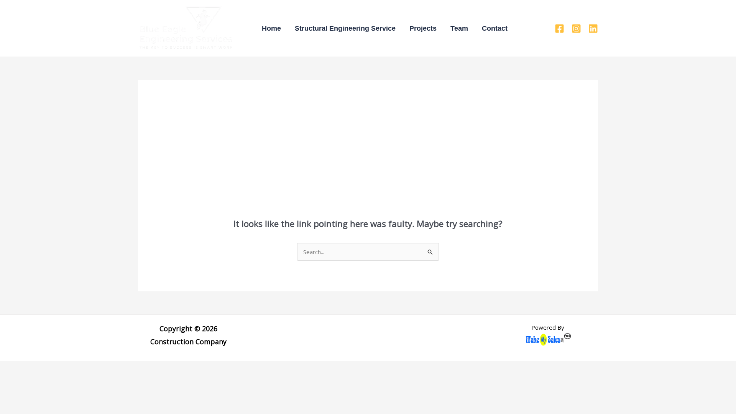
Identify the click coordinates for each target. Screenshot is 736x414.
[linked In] (593, 28)
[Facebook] (559, 28)
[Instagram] (576, 28)
